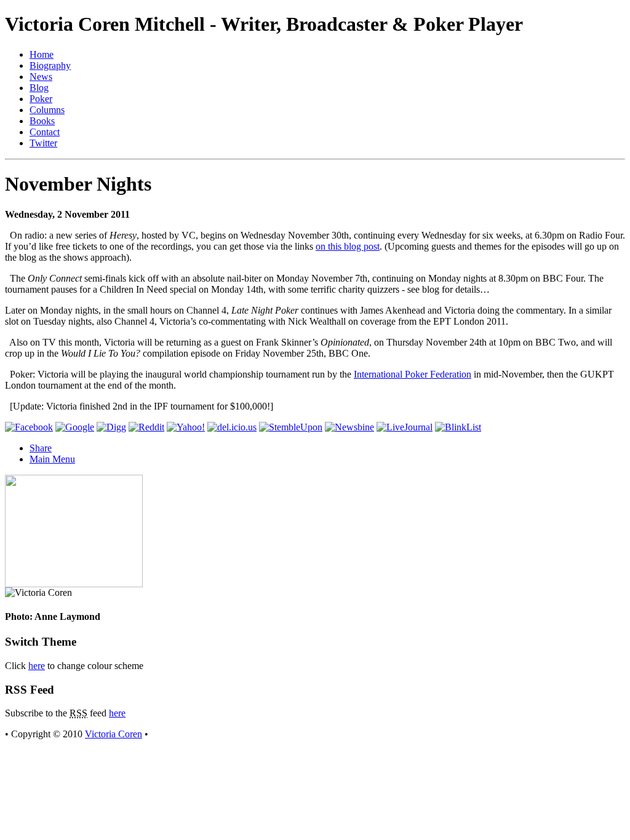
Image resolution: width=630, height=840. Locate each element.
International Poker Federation (412, 374)
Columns (47, 110)
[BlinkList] (458, 427)
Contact (45, 132)
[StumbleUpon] (290, 427)
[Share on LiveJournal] (405, 427)
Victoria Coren (113, 734)
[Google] (74, 427)
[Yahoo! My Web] (186, 427)
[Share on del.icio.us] (232, 427)
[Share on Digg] (111, 427)
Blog (39, 87)
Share (41, 448)
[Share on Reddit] (146, 427)
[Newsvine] (349, 427)
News (41, 76)
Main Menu (52, 459)
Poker (41, 98)
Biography (50, 65)
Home (42, 54)
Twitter (43, 143)
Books (42, 121)
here (36, 665)
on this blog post (348, 246)
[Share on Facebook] (29, 427)
